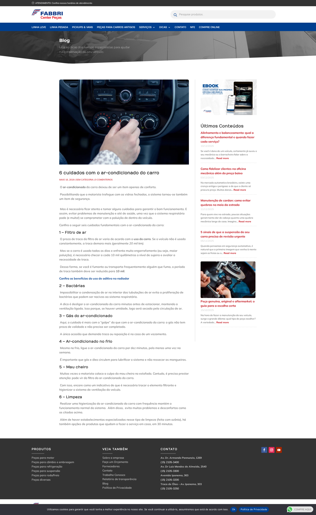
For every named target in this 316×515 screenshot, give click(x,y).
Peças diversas (41, 479)
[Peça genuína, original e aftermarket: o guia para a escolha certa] (228, 279)
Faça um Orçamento (115, 462)
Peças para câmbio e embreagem (53, 462)
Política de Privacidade (117, 488)
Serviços (145, 27)
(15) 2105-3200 (170, 479)
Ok (233, 509)
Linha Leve (39, 27)
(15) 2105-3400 (170, 462)
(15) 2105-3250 (170, 488)
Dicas (163, 27)
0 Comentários (104, 179)
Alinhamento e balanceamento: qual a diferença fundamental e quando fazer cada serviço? (227, 137)
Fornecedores (111, 467)
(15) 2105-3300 (170, 471)
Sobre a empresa (113, 458)
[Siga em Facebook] (264, 450)
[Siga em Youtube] (279, 450)
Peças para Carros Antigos (116, 27)
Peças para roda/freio (45, 475)
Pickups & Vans (82, 27)
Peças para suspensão (46, 471)
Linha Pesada (59, 27)
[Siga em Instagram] (271, 450)
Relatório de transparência (119, 479)
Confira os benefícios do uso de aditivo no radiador (94, 278)
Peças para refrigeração (47, 466)
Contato (180, 27)
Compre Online (209, 27)
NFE (192, 27)
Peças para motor (43, 457)
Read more (222, 158)
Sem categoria (84, 179)
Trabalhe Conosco (113, 475)
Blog (105, 484)
